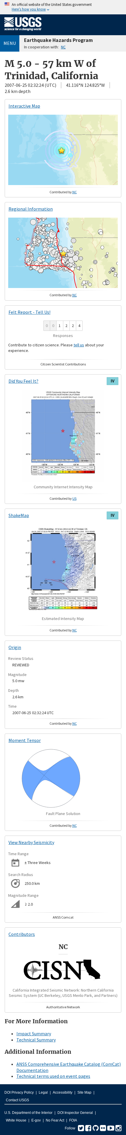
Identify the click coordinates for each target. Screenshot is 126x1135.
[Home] (23, 32)
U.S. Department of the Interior (28, 1113)
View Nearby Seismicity (31, 842)
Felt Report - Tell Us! (29, 312)
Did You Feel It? (23, 381)
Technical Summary (36, 1040)
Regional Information (30, 209)
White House (16, 1120)
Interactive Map (24, 106)
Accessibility (62, 1092)
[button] (61, 150)
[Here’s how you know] (63, 7)
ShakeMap (18, 515)
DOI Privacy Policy (19, 1092)
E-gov (36, 1120)
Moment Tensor (24, 740)
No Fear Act (55, 1120)
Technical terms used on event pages (53, 1076)
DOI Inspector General (75, 1113)
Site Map (84, 1092)
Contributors (21, 934)
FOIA (73, 1120)
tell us (79, 345)
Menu (10, 43)
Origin (14, 647)
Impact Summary (33, 1033)
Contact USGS (17, 1100)
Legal (43, 1092)
